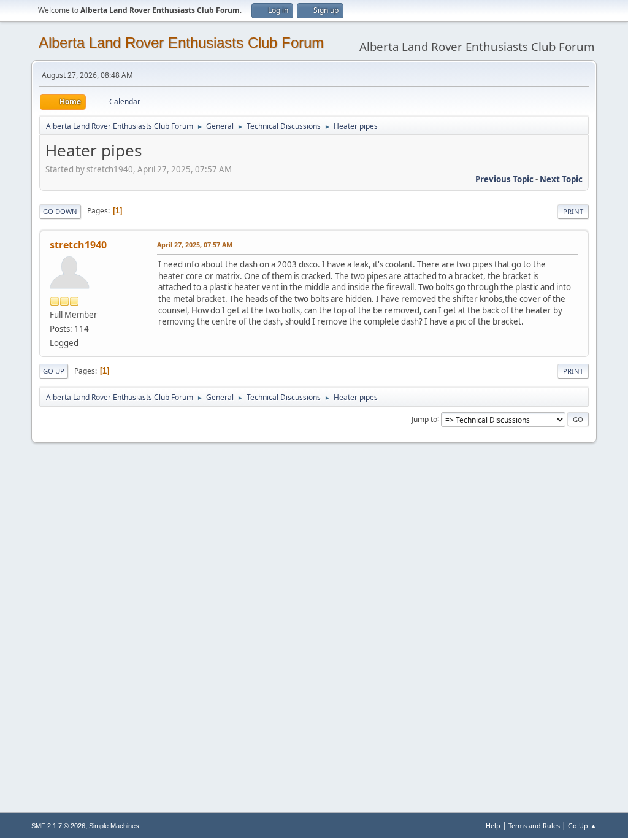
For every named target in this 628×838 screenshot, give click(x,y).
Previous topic (504, 179)
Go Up (53, 370)
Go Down (60, 211)
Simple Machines (114, 825)
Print (573, 211)
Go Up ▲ (582, 825)
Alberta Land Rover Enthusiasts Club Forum (181, 42)
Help (493, 825)
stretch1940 (78, 245)
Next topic (561, 179)
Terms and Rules (534, 825)
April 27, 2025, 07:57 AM (194, 244)
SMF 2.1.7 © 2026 (58, 825)
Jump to (424, 418)
